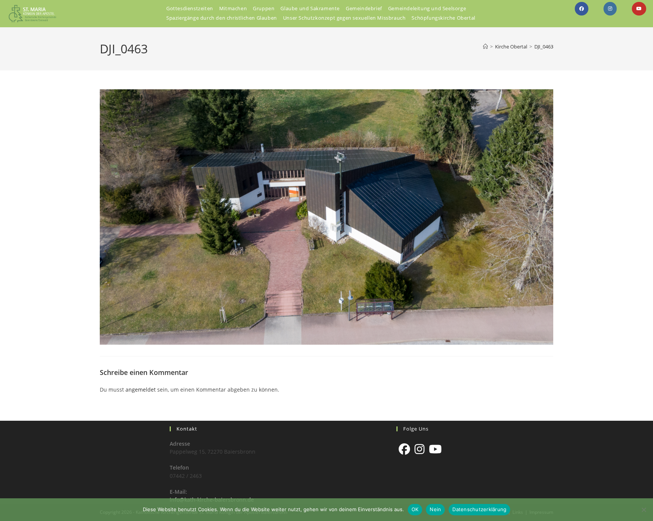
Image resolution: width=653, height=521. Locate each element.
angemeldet (140, 389)
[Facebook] (404, 449)
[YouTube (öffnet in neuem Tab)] (639, 9)
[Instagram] (419, 449)
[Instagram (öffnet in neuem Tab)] (610, 9)
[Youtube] (435, 449)
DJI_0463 (543, 46)
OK (415, 509)
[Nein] (643, 509)
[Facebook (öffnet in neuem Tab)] (581, 9)
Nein (435, 509)
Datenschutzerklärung (479, 509)
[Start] (485, 46)
